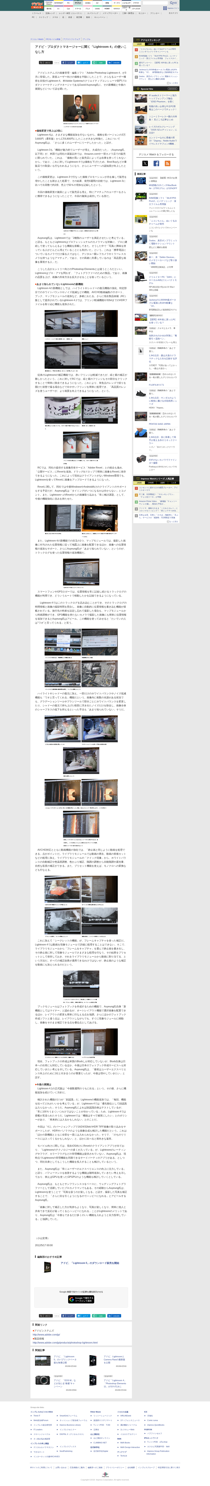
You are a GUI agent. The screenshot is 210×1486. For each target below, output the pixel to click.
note (101, 63)
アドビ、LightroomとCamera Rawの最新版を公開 (114, 1359)
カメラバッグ (92, 13)
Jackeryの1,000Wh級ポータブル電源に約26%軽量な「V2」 (162, 303)
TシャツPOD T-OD (101, 1425)
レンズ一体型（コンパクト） (71, 13)
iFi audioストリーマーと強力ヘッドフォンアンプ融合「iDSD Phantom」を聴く (163, 98)
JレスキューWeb (127, 1430)
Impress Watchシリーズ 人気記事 (157, 478)
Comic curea (152, 1420)
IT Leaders (38, 1430)
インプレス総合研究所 (43, 1425)
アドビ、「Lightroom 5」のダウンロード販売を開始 (90, 1263)
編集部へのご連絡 (95, 1467)
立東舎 (96, 1430)
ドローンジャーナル (42, 1434)
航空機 (79, 17)
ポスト (47, 63)
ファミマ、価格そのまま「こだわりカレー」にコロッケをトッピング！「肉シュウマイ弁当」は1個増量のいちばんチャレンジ (158, 511)
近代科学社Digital (100, 1451)
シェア (70, 63)
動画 (88, 17)
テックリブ (122, 1452)
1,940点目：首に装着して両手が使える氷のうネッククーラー (163, 440)
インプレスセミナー (68, 1430)
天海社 (150, 1416)
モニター (142, 13)
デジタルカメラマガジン (44, 1447)
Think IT (37, 1416)
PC (33, 17)
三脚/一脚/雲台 (128, 13)
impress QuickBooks (155, 1425)
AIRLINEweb (125, 1416)
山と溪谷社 (95, 1434)
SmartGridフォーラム (68, 1416)
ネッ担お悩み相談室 (42, 1439)
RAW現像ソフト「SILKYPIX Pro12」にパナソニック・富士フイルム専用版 (162, 201)
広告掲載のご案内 (77, 1467)
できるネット (39, 1452)
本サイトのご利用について (41, 1467)
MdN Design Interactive (130, 1447)
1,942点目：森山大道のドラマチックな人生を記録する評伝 (163, 358)
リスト (56, 63)
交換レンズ (50, 13)
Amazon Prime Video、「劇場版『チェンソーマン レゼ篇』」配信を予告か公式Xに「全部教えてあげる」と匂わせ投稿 (158, 504)
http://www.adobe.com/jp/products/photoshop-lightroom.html (65, 1342)
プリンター (154, 13)
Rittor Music (95, 1412)
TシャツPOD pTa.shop (157, 1442)
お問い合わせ (61, 1467)
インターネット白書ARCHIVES (47, 1456)
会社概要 (131, 1467)
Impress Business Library (70, 1425)
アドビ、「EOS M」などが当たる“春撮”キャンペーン (65, 1383)
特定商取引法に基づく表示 (169, 1467)
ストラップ (43, 17)
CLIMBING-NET (100, 1443)
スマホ (55, 17)
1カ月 (173, 44)
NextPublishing (66, 1451)
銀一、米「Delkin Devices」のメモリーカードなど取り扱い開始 (163, 260)
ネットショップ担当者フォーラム (73, 1420)
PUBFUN (148, 1430)
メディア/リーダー (110, 13)
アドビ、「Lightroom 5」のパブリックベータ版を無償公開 (65, 1359)
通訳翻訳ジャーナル (128, 1425)
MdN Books (125, 1443)
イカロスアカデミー (128, 1434)
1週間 (162, 44)
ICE (145, 1412)
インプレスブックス (68, 1446)
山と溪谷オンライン (101, 1438)
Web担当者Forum (41, 1420)
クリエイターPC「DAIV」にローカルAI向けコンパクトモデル (163, 280)
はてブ (85, 63)
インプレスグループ (146, 1467)
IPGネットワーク (151, 1438)
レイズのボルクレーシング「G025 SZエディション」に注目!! (163, 129)
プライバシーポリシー (115, 1467)
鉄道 (70, 17)
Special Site (147, 89)
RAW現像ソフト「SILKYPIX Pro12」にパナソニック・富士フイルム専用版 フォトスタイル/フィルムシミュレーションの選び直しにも (158, 58)
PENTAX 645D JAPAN (159, 424)
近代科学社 (95, 1447)
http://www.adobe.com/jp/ (46, 1334)
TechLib (123, 1456)
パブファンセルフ (154, 1433)
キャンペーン (99, 17)
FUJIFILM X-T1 (156, 385)
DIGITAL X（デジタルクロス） (72, 1434)
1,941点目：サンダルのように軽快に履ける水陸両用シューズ (163, 401)
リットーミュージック (102, 1416)
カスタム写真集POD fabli (158, 1446)
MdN (119, 1439)
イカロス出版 (122, 1412)
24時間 (151, 44)
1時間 (139, 44)
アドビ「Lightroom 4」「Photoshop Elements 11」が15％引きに (115, 1383)
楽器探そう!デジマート (102, 1420)
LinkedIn (116, 63)
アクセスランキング (150, 40)
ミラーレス (36, 13)
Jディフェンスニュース (130, 1420)
